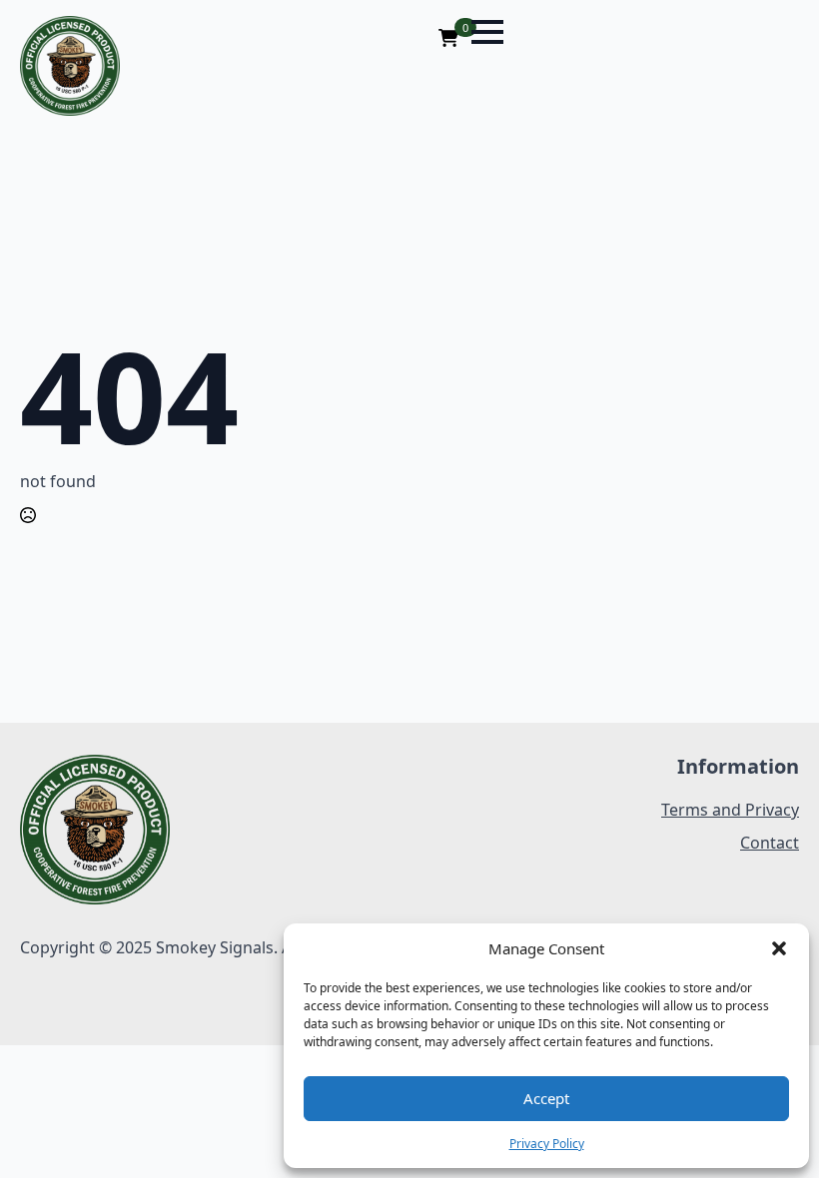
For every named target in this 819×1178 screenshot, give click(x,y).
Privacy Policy (546, 1143)
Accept (546, 1098)
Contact (769, 843)
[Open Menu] (487, 32)
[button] (779, 948)
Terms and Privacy (730, 810)
